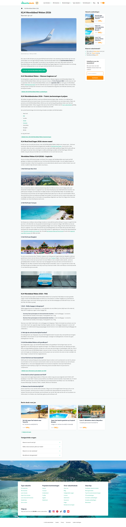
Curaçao (44, 490)
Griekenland (45, 493)
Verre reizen (24, 502)
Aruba (24, 120)
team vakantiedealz (67, 105)
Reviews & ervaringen (69, 504)
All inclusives (24, 490)
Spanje (44, 488)
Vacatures (66, 500)
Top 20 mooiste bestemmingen (93, 493)
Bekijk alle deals (27, 432)
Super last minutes (25, 495)
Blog (65, 490)
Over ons (66, 488)
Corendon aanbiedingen (91, 497)
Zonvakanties (24, 488)
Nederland (45, 500)
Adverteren (66, 497)
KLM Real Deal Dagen (30, 84)
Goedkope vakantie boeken (92, 488)
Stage (65, 502)
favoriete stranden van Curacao (31, 231)
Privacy (62, 522)
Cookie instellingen (77, 522)
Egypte (44, 497)
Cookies (57, 522)
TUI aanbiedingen (89, 495)
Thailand (53, 258)
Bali (24, 116)
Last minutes (24, 493)
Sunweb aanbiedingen (90, 500)
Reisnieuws (88, 502)
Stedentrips (24, 500)
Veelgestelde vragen (69, 493)
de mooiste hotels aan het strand (55, 231)
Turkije (44, 495)
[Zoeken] (98, 3)
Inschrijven (95, 78)
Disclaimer (68, 522)
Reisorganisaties (89, 490)
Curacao (25, 123)
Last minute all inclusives (27, 497)
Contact (66, 495)
